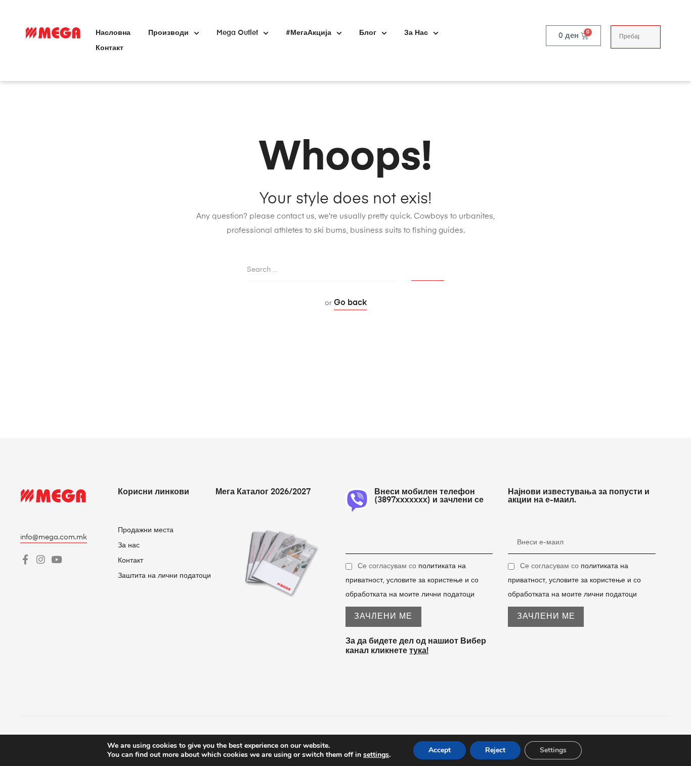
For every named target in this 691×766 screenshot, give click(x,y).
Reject (495, 750)
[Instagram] (41, 559)
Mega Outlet (237, 32)
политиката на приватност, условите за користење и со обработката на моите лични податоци (412, 580)
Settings (553, 750)
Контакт (109, 48)
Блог (367, 32)
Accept (439, 750)
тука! (418, 651)
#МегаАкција (308, 32)
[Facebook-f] (25, 559)
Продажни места (146, 530)
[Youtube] (56, 559)
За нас (416, 32)
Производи (168, 32)
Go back (350, 303)
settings (376, 754)
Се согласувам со (412, 580)
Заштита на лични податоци (164, 575)
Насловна (113, 32)
